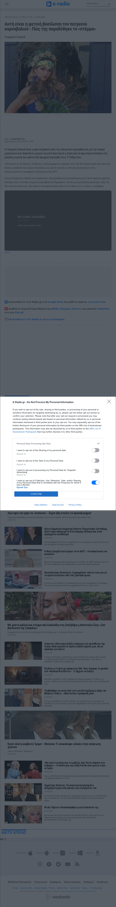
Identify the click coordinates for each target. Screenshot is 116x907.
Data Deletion (40, 505)
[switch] (95, 450)
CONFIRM (36, 494)
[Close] (110, 402)
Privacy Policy (75, 505)
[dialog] (58, 453)
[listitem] (58, 443)
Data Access (58, 505)
